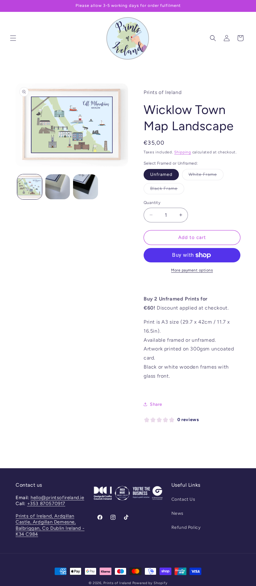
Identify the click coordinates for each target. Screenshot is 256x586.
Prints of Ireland (117, 583)
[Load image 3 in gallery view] (85, 186)
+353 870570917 (46, 503)
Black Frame (167, 190)
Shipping (182, 152)
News (177, 513)
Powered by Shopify (150, 583)
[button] (13, 38)
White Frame (206, 175)
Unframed (161, 174)
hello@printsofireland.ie (57, 497)
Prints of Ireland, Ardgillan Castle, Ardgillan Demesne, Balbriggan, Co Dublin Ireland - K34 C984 (50, 525)
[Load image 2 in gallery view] (57, 186)
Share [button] (156, 404)
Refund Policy (186, 527)
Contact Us (183, 499)
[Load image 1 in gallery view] (29, 186)
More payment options (192, 270)
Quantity (152, 202)
